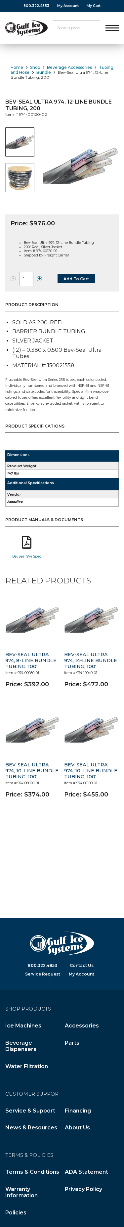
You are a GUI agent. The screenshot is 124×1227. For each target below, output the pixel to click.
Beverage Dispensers (20, 1046)
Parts (72, 1043)
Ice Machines (23, 1025)
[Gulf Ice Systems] (26, 28)
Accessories (82, 1025)
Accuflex (15, 502)
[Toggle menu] (112, 27)
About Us (77, 1127)
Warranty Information (21, 1192)
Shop (35, 67)
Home (17, 67)
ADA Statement (86, 1172)
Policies (15, 1212)
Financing (78, 1111)
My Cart (94, 6)
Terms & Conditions (32, 1172)
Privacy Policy (83, 1189)
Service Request (42, 974)
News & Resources (31, 1127)
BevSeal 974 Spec (26, 556)
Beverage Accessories (69, 67)
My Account (68, 6)
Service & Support (30, 1111)
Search (93, 28)
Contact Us (82, 965)
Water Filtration (26, 1066)
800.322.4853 (36, 6)
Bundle (43, 72)
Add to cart (76, 278)
